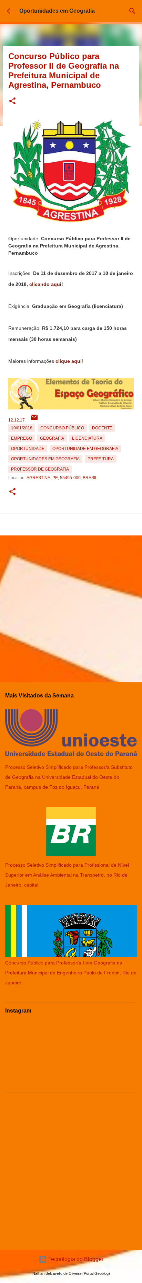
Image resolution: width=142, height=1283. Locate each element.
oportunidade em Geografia (85, 448)
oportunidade (27, 448)
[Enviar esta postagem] (34, 420)
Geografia (52, 438)
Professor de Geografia (40, 469)
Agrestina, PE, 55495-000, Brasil (62, 477)
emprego (21, 438)
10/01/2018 (21, 428)
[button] (12, 101)
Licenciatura (87, 438)
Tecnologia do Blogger (75, 1259)
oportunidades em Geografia (45, 458)
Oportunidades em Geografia (57, 11)
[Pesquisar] (132, 11)
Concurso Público (62, 428)
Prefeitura (101, 458)
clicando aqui (45, 284)
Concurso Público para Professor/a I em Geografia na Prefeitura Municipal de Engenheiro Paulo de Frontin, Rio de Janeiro (70, 972)
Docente (102, 428)
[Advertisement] (71, 606)
